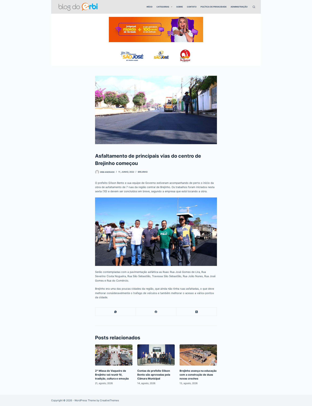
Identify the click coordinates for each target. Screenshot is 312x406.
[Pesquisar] (254, 7)
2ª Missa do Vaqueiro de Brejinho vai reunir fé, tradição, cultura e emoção (112, 374)
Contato (191, 7)
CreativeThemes (109, 400)
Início (149, 7)
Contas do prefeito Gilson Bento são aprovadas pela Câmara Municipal (153, 374)
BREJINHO (143, 172)
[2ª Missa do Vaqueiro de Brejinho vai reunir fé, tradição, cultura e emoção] (113, 354)
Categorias (162, 7)
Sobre (179, 7)
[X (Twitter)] (196, 312)
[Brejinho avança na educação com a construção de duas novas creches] (198, 354)
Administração (239, 7)
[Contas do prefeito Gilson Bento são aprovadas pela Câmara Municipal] (156, 354)
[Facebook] (156, 312)
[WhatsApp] (115, 312)
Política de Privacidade (214, 7)
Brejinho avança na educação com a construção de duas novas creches (198, 374)
